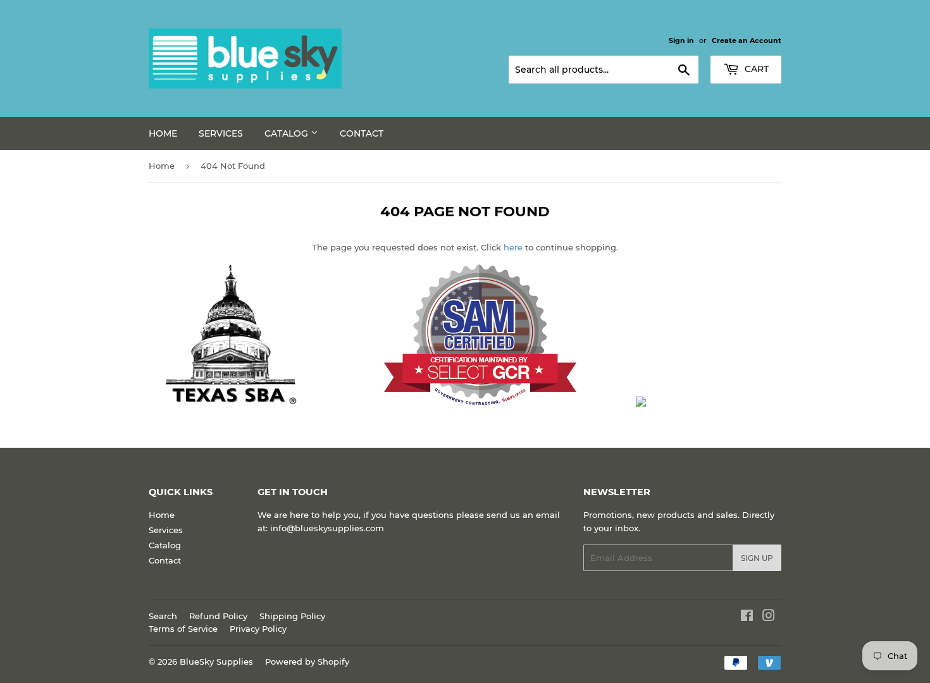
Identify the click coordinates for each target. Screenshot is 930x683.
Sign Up (757, 558)
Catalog (287, 133)
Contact (361, 133)
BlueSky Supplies (216, 661)
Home (163, 133)
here (513, 247)
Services (221, 133)
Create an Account (746, 40)
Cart (755, 69)
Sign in (681, 40)
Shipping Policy (292, 616)
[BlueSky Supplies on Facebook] (746, 617)
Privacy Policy (258, 629)
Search (163, 616)
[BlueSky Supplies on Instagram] (768, 617)
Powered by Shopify (307, 661)
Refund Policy (218, 616)
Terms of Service (183, 629)
